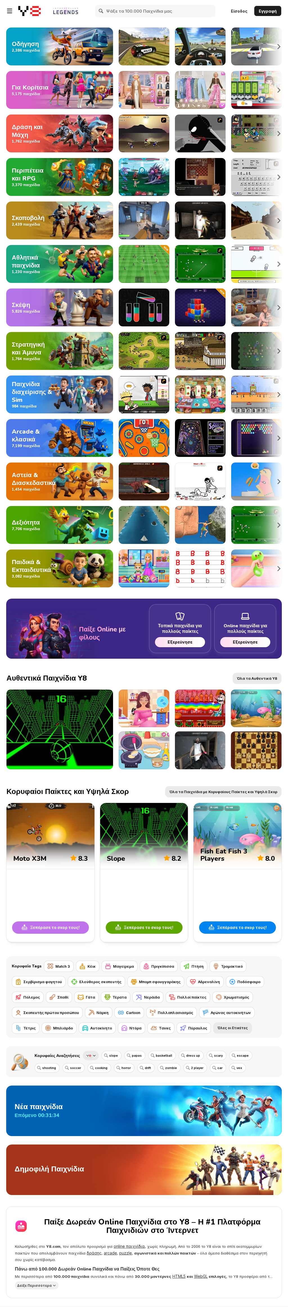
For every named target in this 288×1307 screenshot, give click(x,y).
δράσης (94, 1253)
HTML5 (179, 1276)
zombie (171, 1068)
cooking (101, 1068)
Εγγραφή (268, 11)
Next (279, 46)
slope (113, 1055)
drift (148, 1068)
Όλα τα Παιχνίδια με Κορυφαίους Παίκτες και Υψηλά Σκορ (223, 791)
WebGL (201, 1276)
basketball (164, 1055)
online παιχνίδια (129, 1246)
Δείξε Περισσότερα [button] (34, 1285)
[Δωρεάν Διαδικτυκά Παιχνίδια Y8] (29, 11)
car (219, 1068)
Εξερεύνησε (180, 642)
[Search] (101, 11)
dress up (193, 1055)
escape (243, 1055)
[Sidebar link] (9, 11)
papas (137, 1055)
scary (218, 1055)
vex (239, 1068)
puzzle (125, 1253)
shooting (49, 1068)
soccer (75, 1068)
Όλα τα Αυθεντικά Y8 (257, 678)
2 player (197, 1068)
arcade (110, 1253)
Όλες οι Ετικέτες (232, 1028)
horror (126, 1068)
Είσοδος (239, 11)
